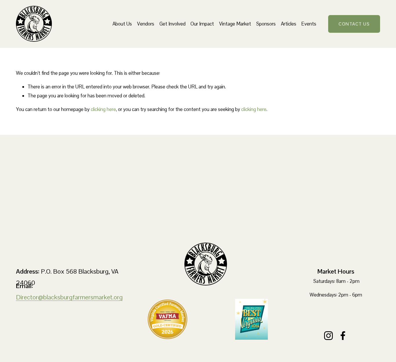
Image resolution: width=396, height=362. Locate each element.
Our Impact (202, 24)
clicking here (103, 109)
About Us (122, 24)
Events (308, 24)
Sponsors (266, 24)
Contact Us (354, 24)
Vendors (145, 24)
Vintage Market (235, 24)
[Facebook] (343, 335)
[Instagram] (328, 335)
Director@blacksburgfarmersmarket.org (69, 297)
